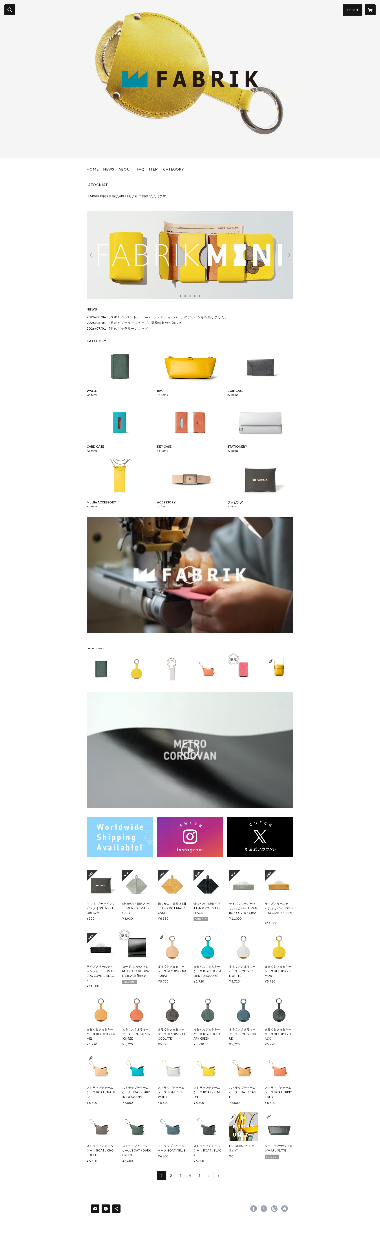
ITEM (154, 169)
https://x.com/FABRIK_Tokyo (264, 1208)
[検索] (9, 9)
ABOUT (125, 169)
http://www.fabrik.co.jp (284, 1208)
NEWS (108, 169)
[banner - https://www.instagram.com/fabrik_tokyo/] (190, 837)
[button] (352, 10)
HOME (93, 169)
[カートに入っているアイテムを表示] (370, 9)
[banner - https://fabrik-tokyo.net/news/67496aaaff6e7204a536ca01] (120, 837)
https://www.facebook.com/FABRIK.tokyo (253, 1208)
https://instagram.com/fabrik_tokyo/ (274, 1208)
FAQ (140, 169)
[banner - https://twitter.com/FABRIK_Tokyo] (260, 837)
